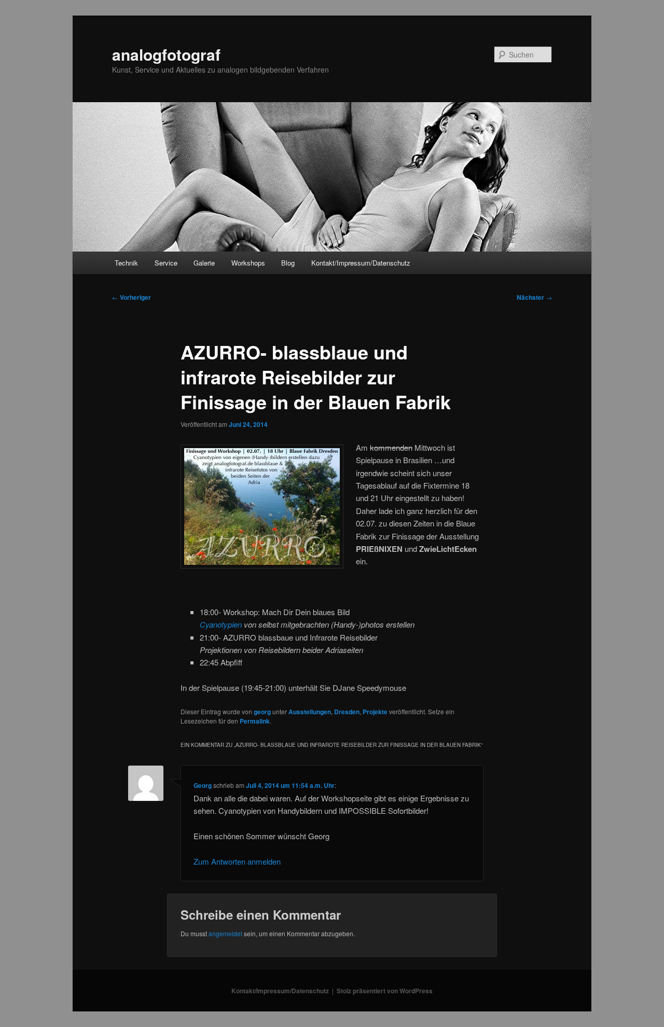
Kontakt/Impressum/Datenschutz (360, 263)
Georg (202, 785)
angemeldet (225, 933)
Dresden (346, 711)
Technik (126, 263)
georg (262, 711)
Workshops (248, 263)
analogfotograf (166, 54)
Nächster (534, 297)
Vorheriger (131, 297)
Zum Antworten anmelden (237, 861)
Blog (288, 263)
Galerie (204, 263)
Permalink (255, 721)
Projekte (375, 711)
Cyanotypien (221, 624)
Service (166, 263)
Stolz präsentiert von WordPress (385, 990)
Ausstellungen (309, 711)
